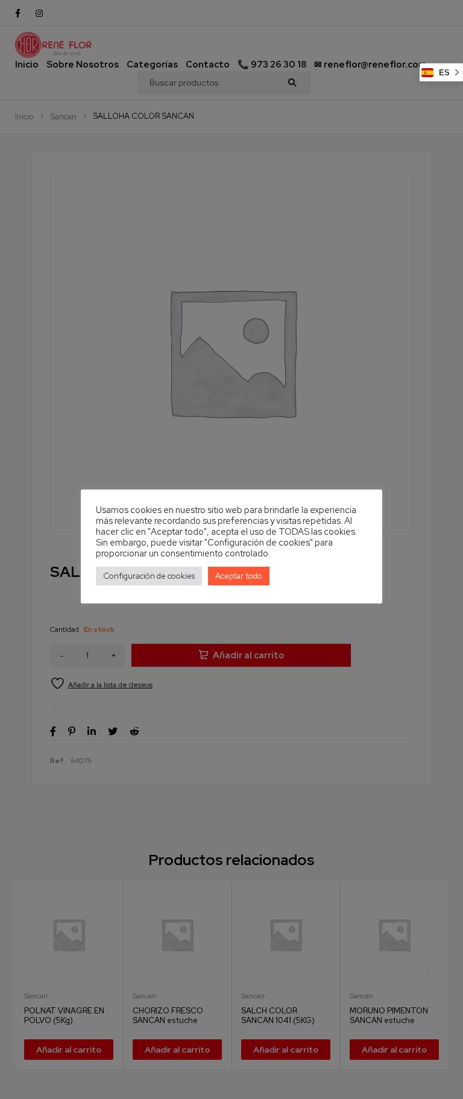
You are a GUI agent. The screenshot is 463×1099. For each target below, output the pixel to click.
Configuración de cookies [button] (149, 576)
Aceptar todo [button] (238, 576)
